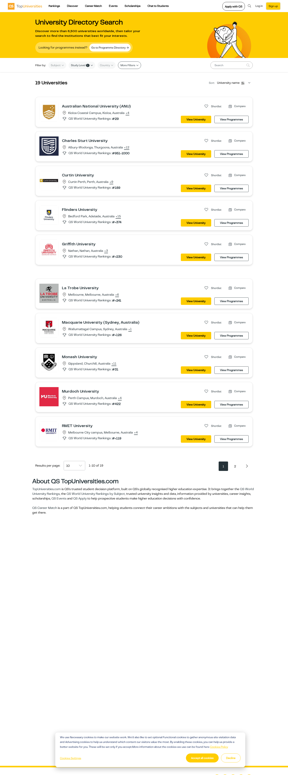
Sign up (273, 6)
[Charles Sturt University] (49, 146)
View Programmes (231, 119)
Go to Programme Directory (108, 47)
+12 (126, 147)
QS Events (59, 498)
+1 (130, 329)
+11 (113, 364)
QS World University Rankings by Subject (96, 494)
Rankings (54, 6)
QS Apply (80, 498)
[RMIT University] (49, 431)
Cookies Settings (70, 758)
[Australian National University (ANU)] (49, 111)
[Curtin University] (49, 180)
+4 (127, 113)
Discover (72, 6)
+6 (117, 295)
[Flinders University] (49, 215)
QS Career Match (44, 508)
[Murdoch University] (49, 396)
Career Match (93, 6)
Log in (259, 6)
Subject (56, 65)
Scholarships (132, 6)
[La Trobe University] (49, 293)
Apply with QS (233, 6)
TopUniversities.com (46, 489)
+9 (111, 182)
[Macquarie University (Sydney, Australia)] (49, 328)
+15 (118, 216)
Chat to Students (158, 6)
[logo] (25, 6)
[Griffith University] (49, 249)
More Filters (128, 65)
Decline (230, 758)
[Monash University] (49, 362)
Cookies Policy (219, 747)
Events (113, 6)
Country (105, 65)
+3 (106, 251)
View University (196, 119)
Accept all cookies (202, 758)
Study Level (79, 65)
